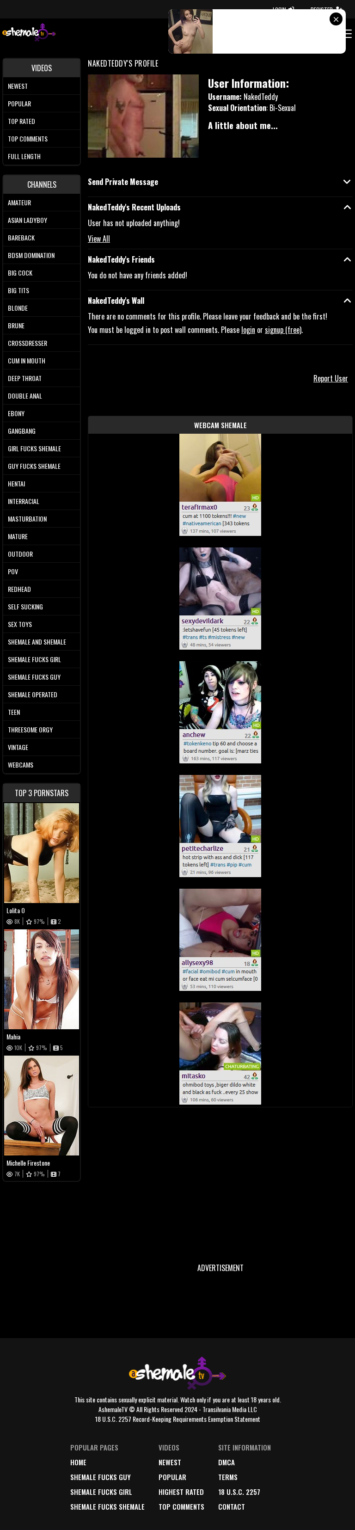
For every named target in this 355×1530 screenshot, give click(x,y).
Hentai (16, 483)
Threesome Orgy (30, 729)
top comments (181, 1506)
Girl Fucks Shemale (34, 448)
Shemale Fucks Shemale (107, 1506)
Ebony (16, 413)
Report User (330, 378)
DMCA (226, 1462)
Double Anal (25, 395)
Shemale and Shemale (37, 641)
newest (170, 1462)
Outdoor (20, 554)
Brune (16, 325)
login (248, 329)
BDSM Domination (31, 255)
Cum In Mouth (26, 360)
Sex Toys (20, 624)
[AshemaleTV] (29, 33)
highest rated (181, 1492)
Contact (231, 1506)
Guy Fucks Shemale (34, 466)
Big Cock (20, 272)
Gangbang (22, 431)
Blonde (18, 308)
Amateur (19, 202)
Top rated (21, 121)
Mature (18, 536)
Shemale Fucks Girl (34, 659)
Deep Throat (25, 378)
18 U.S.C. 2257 (239, 1492)
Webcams (20, 764)
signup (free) (283, 329)
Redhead (19, 589)
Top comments (28, 138)
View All (99, 238)
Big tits (18, 290)
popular (172, 1477)
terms (228, 1477)
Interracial (23, 501)
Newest (18, 86)
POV (13, 571)
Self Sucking (25, 606)
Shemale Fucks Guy (34, 677)
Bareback (21, 237)
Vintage (18, 747)
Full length (24, 156)
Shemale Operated (32, 694)
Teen (14, 712)
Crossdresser (27, 343)
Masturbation (27, 518)
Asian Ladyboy (27, 220)
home (78, 1462)
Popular (19, 103)
